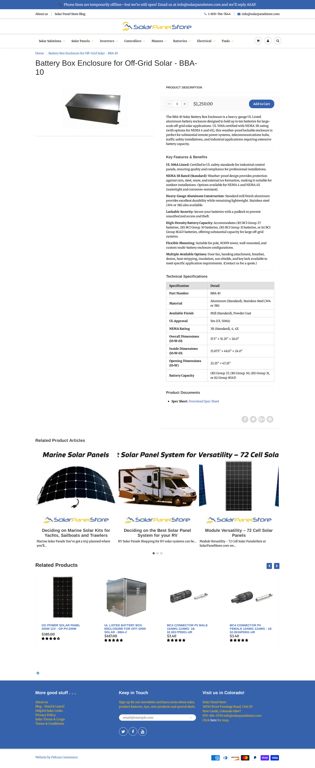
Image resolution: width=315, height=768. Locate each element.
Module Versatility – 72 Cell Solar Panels (239, 533)
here (213, 720)
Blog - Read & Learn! (49, 706)
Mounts (157, 41)
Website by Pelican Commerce (56, 757)
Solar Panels (80, 41)
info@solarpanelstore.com (261, 14)
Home (39, 53)
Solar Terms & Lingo (50, 719)
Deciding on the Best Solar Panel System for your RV (157, 533)
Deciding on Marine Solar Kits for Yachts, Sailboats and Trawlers (76, 533)
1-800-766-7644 (219, 14)
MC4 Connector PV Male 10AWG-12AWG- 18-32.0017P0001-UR (187, 629)
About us (41, 14)
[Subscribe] (190, 717)
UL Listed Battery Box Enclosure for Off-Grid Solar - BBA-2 (125, 629)
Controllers (132, 41)
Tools (226, 41)
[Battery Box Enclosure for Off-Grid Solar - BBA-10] (95, 108)
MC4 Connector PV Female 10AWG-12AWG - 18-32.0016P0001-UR (251, 629)
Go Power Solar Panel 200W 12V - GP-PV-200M (61, 627)
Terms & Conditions (49, 723)
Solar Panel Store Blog (70, 14)
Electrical (204, 41)
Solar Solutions (50, 41)
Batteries (180, 41)
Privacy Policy (45, 715)
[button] (51, 638)
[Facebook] (133, 731)
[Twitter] (123, 731)
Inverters (107, 41)
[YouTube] (142, 731)
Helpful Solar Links (49, 711)
